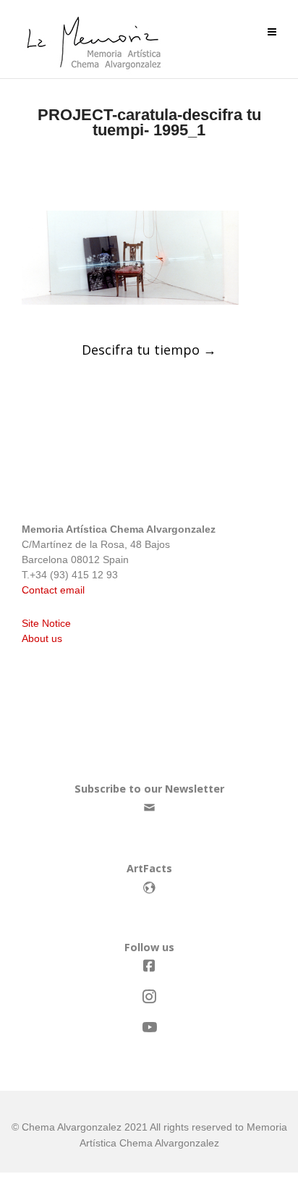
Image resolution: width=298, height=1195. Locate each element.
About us (42, 638)
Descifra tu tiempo (149, 349)
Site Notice (46, 623)
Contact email (53, 590)
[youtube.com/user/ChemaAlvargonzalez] (149, 1027)
